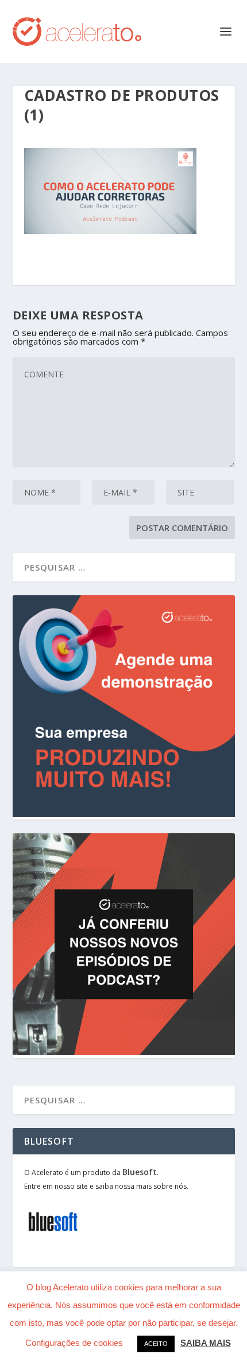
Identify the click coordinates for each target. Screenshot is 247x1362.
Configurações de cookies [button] (74, 1343)
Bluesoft (139, 1171)
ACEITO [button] (156, 1343)
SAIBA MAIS (205, 1343)
